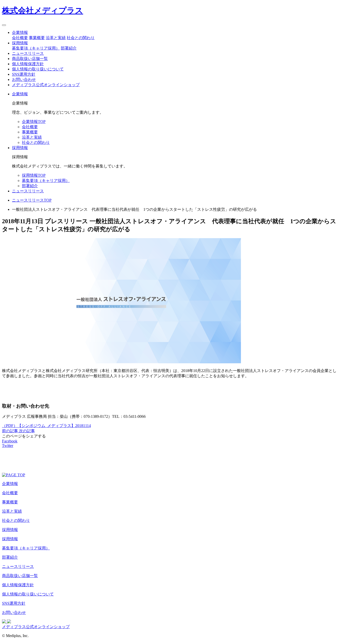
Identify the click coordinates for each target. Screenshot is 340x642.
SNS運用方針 (23, 74)
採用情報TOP (34, 175)
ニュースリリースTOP (32, 200)
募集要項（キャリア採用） (36, 48)
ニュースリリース (28, 53)
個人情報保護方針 (28, 64)
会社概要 (20, 38)
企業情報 (20, 32)
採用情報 (20, 43)
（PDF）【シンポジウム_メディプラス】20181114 (46, 426)
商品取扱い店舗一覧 (30, 58)
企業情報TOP (34, 121)
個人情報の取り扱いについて (38, 69)
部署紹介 (69, 48)
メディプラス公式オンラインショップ (46, 85)
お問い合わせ (24, 79)
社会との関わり (81, 38)
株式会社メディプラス (42, 10)
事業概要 (37, 38)
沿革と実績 (56, 38)
